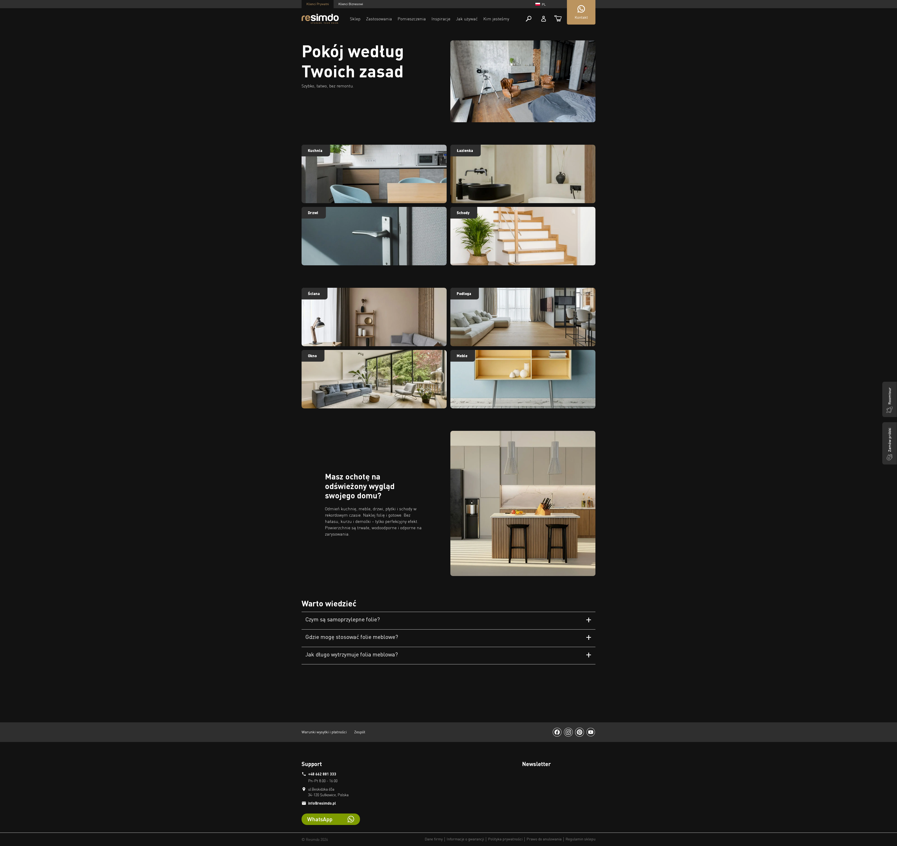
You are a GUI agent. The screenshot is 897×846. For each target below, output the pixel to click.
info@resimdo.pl (322, 803)
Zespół (359, 732)
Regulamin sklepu (580, 839)
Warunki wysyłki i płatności (324, 732)
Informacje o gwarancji (465, 839)
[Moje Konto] (543, 18)
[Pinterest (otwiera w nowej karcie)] (579, 732)
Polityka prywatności (505, 839)
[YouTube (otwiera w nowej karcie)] (590, 732)
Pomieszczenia (412, 18)
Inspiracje (440, 18)
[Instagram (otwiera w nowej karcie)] (568, 732)
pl (544, 4)
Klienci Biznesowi (350, 4)
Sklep (355, 18)
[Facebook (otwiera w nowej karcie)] (557, 732)
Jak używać (467, 18)
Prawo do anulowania (544, 839)
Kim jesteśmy (496, 18)
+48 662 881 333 (322, 774)
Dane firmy (434, 839)
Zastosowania (379, 18)
